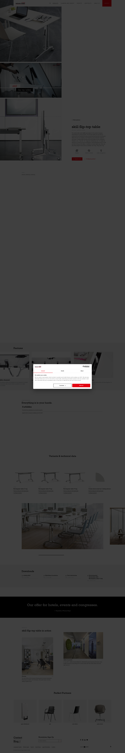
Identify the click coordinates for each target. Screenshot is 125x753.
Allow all (81, 385)
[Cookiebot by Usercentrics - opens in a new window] (84, 367)
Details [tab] (62, 370)
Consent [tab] (43, 370)
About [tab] (82, 370)
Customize (61, 385)
